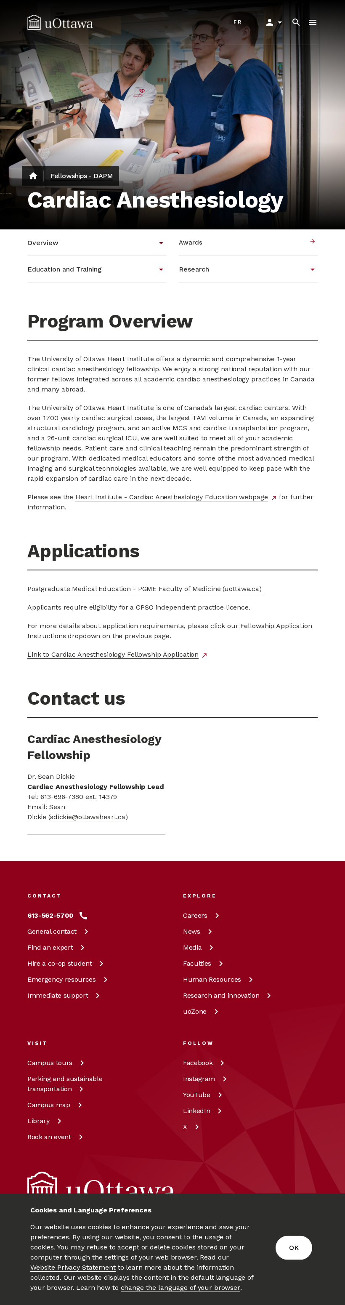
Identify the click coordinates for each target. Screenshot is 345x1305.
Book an (49, 1137)
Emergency (61, 979)
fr (238, 22)
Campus (49, 1063)
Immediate (57, 995)
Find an (50, 947)
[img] (60, 22)
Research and (221, 995)
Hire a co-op (59, 963)
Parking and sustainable (64, 1084)
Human (212, 979)
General (52, 931)
